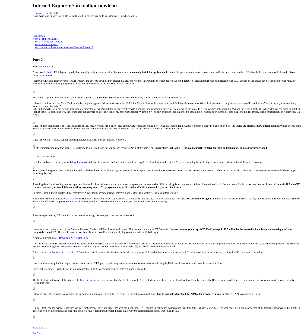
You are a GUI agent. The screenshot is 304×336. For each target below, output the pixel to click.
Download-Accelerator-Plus (73, 238)
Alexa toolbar (45, 75)
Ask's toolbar (75, 198)
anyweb (40, 13)
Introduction (39, 36)
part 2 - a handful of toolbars (49, 41)
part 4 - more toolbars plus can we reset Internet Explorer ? (64, 47)
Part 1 (50, 72)
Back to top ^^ (40, 327)
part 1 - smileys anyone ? (47, 38)
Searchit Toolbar (88, 280)
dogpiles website (79, 162)
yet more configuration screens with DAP (59, 252)
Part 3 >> (37, 333)
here (135, 16)
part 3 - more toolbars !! (46, 44)
